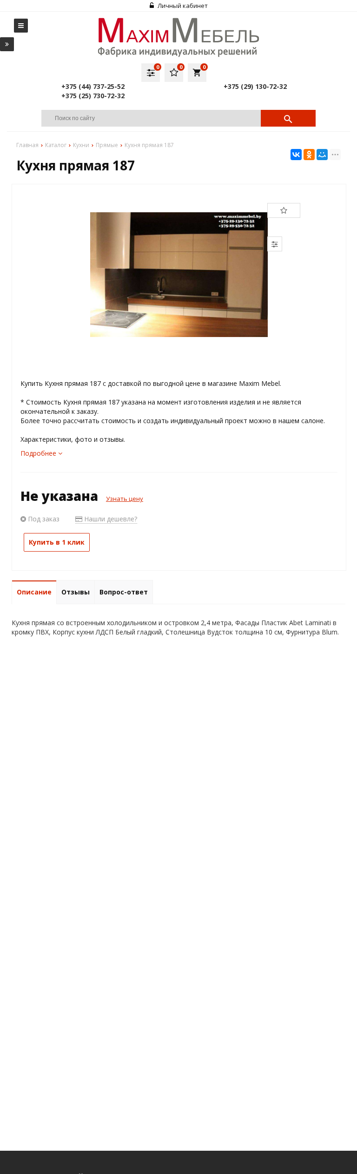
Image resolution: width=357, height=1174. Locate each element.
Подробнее (39, 453)
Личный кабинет (182, 5)
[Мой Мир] (322, 154)
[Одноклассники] (309, 154)
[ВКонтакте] (296, 154)
